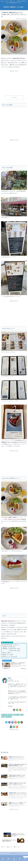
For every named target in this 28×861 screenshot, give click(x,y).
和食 (3, 716)
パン (22, 714)
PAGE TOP (14, 853)
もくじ (12, 97)
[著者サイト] (14, 710)
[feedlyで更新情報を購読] (17, 710)
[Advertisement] (14, 82)
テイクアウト (8, 716)
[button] (25, 407)
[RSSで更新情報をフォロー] (20, 710)
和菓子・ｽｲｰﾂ (16, 714)
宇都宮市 (10, 714)
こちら (14, 656)
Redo (9, 678)
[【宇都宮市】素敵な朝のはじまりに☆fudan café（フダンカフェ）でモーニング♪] (12, 722)
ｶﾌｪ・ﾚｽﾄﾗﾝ (5, 714)
